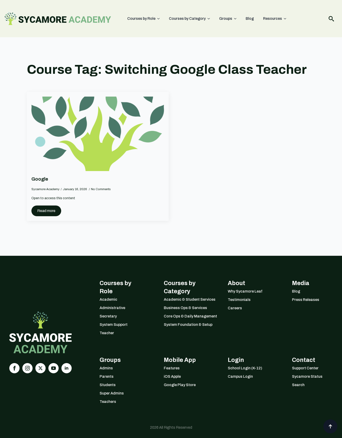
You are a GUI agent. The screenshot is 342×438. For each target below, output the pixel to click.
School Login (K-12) (245, 368)
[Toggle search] (331, 19)
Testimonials (239, 300)
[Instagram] (27, 368)
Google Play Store (180, 385)
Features (172, 368)
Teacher (107, 333)
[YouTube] (53, 368)
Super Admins (112, 393)
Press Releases (305, 300)
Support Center (305, 368)
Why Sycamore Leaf (245, 291)
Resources (272, 18)
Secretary (108, 316)
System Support (113, 325)
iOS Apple (172, 376)
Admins (106, 368)
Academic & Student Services (186, 299)
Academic (108, 299)
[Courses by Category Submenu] (210, 18)
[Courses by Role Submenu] (159, 18)
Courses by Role (141, 18)
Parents (107, 376)
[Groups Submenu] (236, 18)
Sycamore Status (307, 376)
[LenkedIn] (66, 368)
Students (108, 385)
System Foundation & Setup (186, 325)
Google (39, 179)
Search (298, 385)
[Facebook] (14, 368)
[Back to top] (330, 426)
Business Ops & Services (185, 308)
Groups (225, 18)
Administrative (112, 308)
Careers (235, 308)
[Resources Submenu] (286, 18)
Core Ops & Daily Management (186, 316)
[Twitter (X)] (40, 368)
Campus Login (240, 376)
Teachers (108, 402)
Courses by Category (187, 18)
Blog (250, 18)
